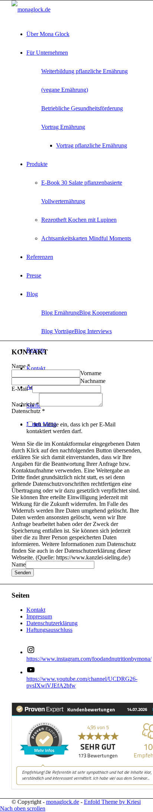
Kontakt (35, 610)
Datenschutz (28, 411)
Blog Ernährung (60, 312)
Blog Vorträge (57, 331)
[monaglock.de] (31, 9)
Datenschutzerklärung (52, 623)
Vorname (90, 373)
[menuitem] (83, 34)
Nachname (92, 381)
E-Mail (22, 389)
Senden (22, 572)
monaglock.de (62, 802)
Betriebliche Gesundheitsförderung (82, 108)
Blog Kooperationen (103, 312)
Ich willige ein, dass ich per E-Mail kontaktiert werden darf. (70, 427)
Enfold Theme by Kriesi (112, 802)
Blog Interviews (93, 331)
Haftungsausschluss (49, 630)
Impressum (39, 616)
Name (21, 366)
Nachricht (25, 404)
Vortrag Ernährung (63, 127)
